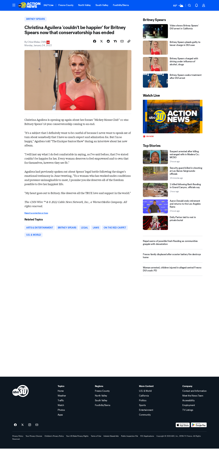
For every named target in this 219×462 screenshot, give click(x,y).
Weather (62, 396)
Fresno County (65, 5)
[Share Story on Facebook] (94, 41)
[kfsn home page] (20, 391)
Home (61, 391)
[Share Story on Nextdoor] (115, 41)
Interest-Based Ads (111, 436)
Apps (60, 415)
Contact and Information (194, 391)
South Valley (101, 5)
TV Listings (187, 410)
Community (145, 415)
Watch (61, 405)
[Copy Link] (128, 41)
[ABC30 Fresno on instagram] (30, 425)
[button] (14, 5)
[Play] (172, 116)
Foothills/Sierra (121, 5)
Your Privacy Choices (34, 436)
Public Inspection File (129, 436)
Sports (142, 405)
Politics (142, 400)
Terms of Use (96, 436)
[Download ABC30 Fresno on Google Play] (199, 425)
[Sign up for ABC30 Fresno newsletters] (37, 425)
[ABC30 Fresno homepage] (29, 5)
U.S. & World (145, 391)
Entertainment (146, 410)
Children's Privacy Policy (54, 436)
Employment (188, 405)
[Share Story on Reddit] (108, 41)
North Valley (84, 5)
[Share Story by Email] (122, 41)
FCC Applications (147, 436)
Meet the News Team (192, 396)
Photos (61, 410)
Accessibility (188, 400)
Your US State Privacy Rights (77, 436)
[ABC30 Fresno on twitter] (22, 425)
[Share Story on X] (101, 41)
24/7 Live (48, 5)
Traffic (61, 400)
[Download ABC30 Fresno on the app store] (183, 425)
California (144, 396)
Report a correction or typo (36, 213)
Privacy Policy (17, 436)
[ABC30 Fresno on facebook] (15, 425)
